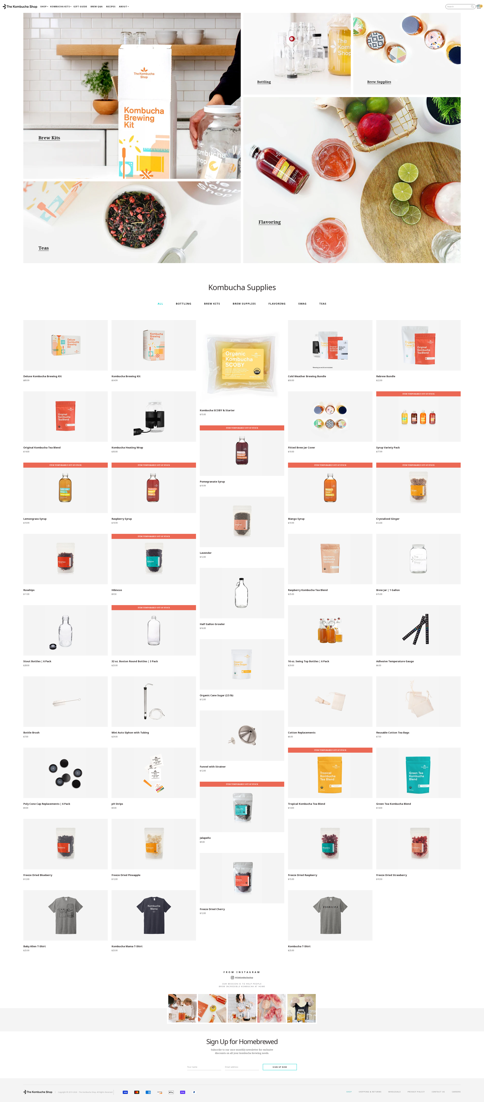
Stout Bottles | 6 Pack (37, 661)
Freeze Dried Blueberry (37, 875)
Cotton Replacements (301, 732)
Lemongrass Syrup (35, 518)
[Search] (472, 6)
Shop (43, 6)
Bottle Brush (31, 732)
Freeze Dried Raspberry (302, 875)
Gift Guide (80, 6)
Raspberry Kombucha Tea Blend (308, 590)
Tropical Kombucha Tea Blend (306, 803)
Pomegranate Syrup (212, 481)
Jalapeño (205, 837)
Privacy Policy (416, 1092)
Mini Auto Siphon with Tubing (130, 732)
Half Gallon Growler (212, 624)
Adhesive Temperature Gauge (395, 661)
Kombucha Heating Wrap (127, 447)
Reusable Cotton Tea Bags (392, 732)
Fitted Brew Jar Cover (301, 447)
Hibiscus (117, 590)
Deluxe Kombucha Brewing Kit (42, 376)
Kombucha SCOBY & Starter (217, 410)
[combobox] (458, 6)
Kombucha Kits (60, 6)
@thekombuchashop (244, 977)
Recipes (110, 6)
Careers (456, 1092)
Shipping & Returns (370, 1092)
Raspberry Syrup (122, 518)
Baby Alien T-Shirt (34, 946)
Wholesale (394, 1092)
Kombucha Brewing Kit (126, 376)
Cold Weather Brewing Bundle (307, 376)
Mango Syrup (296, 518)
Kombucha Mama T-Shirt (127, 946)
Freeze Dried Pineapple (126, 875)
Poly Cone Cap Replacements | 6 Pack (46, 803)
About (123, 6)
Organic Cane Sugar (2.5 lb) (216, 695)
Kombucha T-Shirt (299, 946)
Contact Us (438, 1092)
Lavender (206, 552)
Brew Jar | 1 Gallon (388, 590)
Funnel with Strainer (213, 766)
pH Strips (117, 803)
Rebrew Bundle (385, 376)
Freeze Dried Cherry (212, 909)
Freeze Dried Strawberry (391, 875)
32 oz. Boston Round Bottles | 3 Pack (135, 661)
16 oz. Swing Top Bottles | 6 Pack (308, 661)
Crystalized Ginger (388, 518)
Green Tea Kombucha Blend (393, 803)
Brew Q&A (97, 6)
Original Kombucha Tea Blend (42, 447)
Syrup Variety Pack (388, 447)
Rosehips (29, 590)
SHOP (349, 1092)
